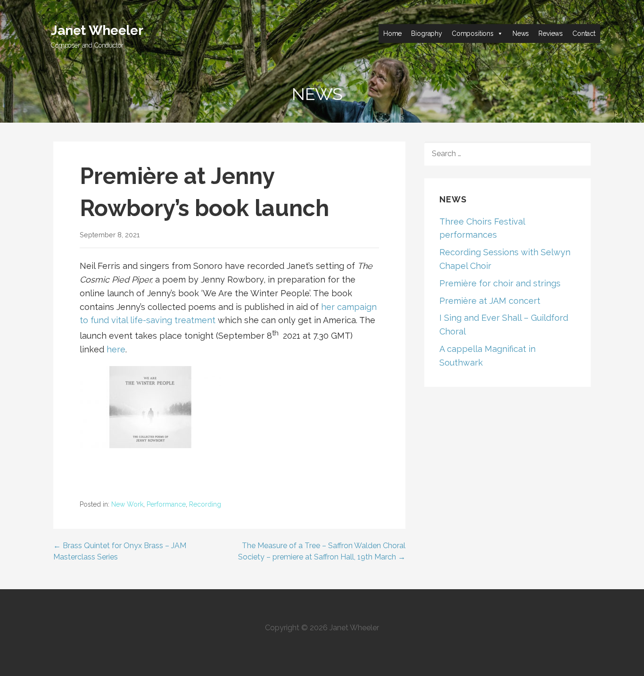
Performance (166, 504)
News (520, 33)
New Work (127, 504)
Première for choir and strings (500, 283)
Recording (205, 504)
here (116, 349)
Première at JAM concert (489, 301)
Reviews (550, 33)
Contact (583, 33)
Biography (426, 33)
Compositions (473, 33)
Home (392, 33)
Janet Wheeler (97, 30)
